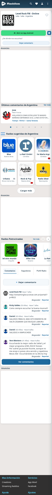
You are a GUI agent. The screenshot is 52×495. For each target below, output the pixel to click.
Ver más (47, 105)
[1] (11, 127)
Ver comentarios (26, 362)
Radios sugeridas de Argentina (22, 133)
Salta (17, 16)
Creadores (6, 482)
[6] (41, 127)
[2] (17, 127)
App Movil (32, 482)
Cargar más (26, 190)
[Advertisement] (26, 76)
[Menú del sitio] (47, 3)
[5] (35, 127)
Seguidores (26, 271)
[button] (31, 3)
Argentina (29, 16)
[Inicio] (11, 4)
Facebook (32, 486)
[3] (23, 127)
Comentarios (10, 271)
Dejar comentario (26, 43)
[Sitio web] (49, 33)
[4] (29, 127)
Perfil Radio (41, 271)
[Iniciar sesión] (42, 3)
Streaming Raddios (10, 486)
